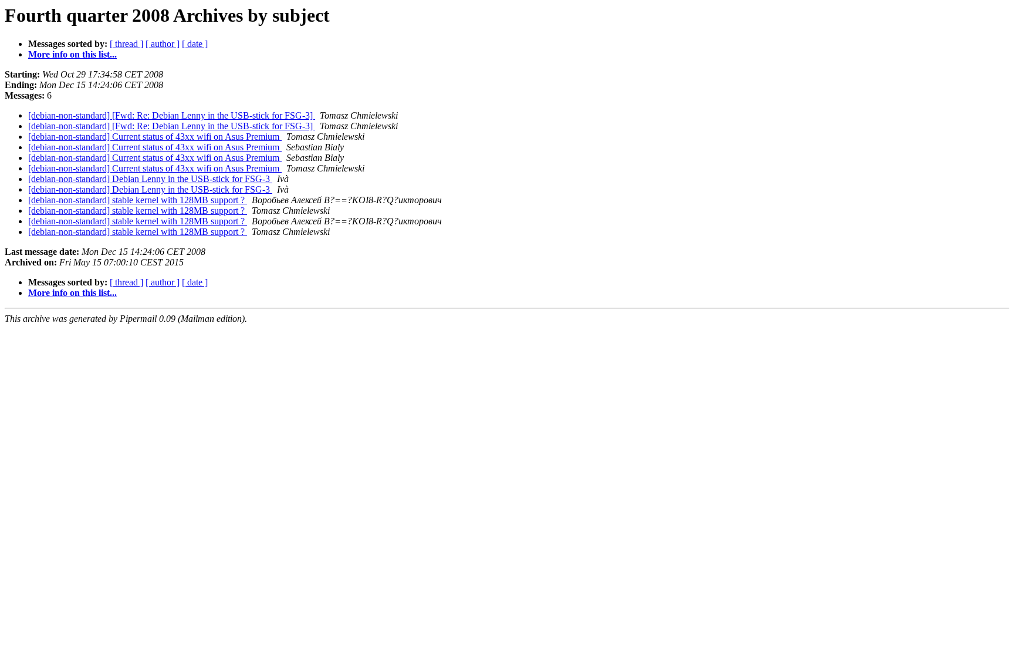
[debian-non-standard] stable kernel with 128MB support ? (137, 200)
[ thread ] (126, 44)
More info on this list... (72, 54)
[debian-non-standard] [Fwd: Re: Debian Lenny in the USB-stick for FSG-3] (171, 115)
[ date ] (195, 44)
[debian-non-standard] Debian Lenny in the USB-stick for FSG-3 (150, 179)
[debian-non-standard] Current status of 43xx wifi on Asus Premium (155, 137)
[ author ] (163, 44)
